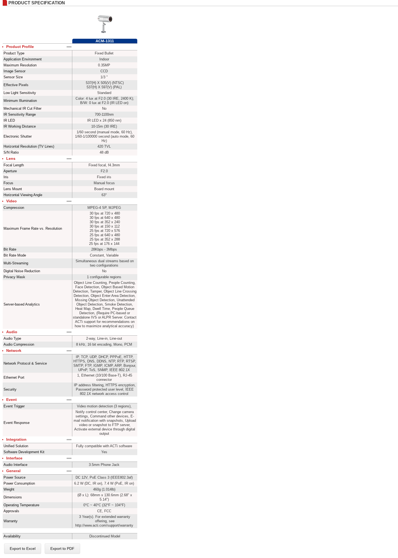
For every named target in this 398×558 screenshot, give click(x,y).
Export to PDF (62, 548)
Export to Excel (22, 548)
